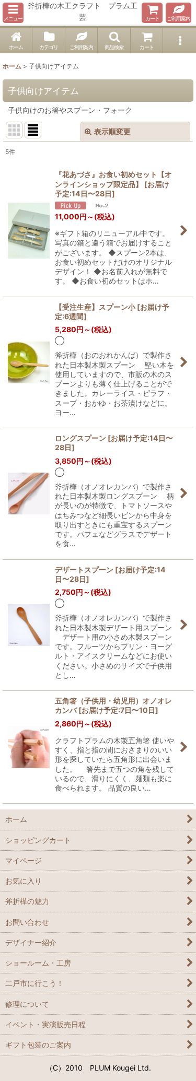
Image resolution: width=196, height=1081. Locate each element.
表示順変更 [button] (112, 131)
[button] (13, 13)
